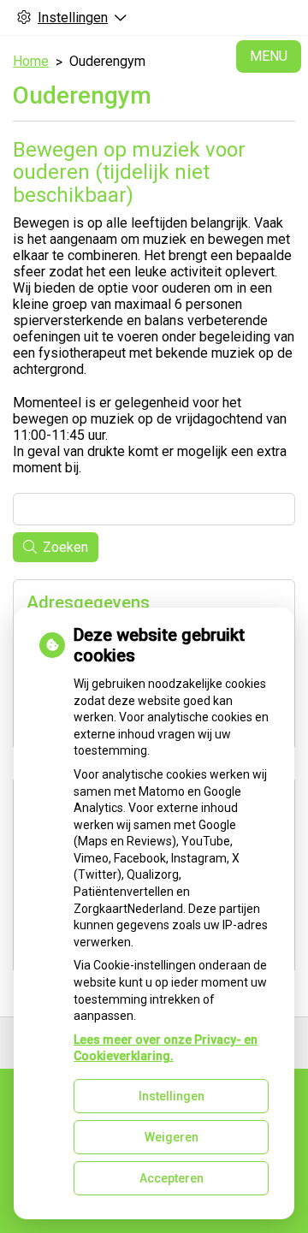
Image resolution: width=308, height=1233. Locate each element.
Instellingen (171, 1096)
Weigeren (171, 1137)
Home (31, 61)
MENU (268, 56)
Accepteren (171, 1178)
